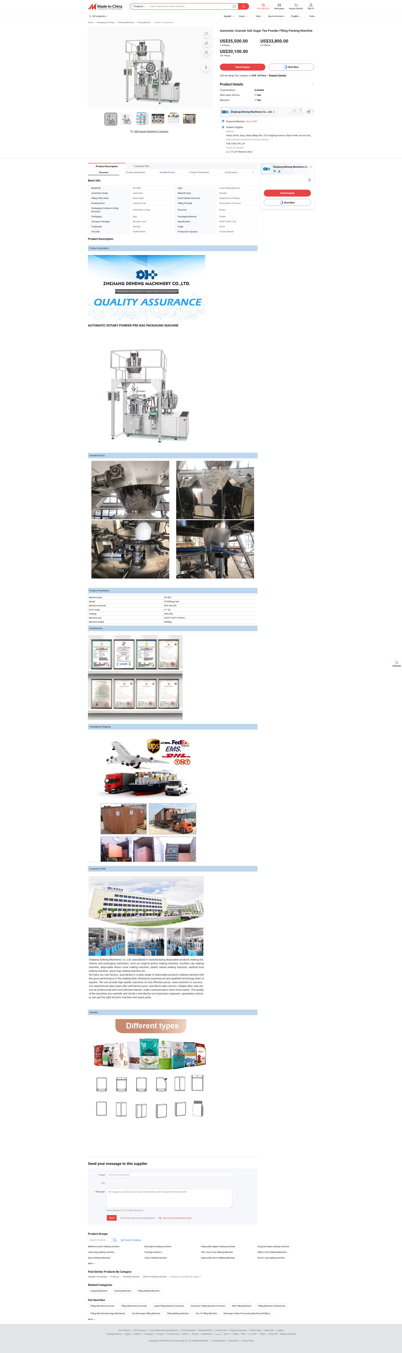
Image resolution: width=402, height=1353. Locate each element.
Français (160, 1334)
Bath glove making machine (157, 1246)
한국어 (226, 1334)
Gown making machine (155, 1257)
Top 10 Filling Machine (206, 1313)
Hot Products (124, 1330)
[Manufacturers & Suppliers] (105, 6)
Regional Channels (238, 1330)
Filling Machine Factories (102, 1305)
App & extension (276, 16)
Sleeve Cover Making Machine (272, 1252)
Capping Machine (98, 1290)
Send (111, 1217)
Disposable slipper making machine (218, 1246)
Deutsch (195, 1334)
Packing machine (152, 1252)
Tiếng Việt (272, 1334)
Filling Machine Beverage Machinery (107, 1313)
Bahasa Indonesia (288, 1334)
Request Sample (277, 75)
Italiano (185, 1334)
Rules (312, 16)
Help (258, 16)
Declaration (233, 1340)
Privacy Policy (248, 1340)
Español (137, 1334)
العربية (217, 1334)
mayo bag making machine (101, 1252)
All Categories (99, 16)
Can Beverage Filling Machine (146, 1313)
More (90, 1319)
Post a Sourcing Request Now (175, 1217)
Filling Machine (144, 22)
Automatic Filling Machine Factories (208, 1305)
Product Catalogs (132, 1239)
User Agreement (218, 1340)
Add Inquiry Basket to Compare (151, 131)
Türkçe (262, 1334)
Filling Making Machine (178, 1313)
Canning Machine (122, 1290)
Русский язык (173, 1334)
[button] (247, 172)
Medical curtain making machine (103, 1246)
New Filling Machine (241, 1305)
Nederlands (207, 1334)
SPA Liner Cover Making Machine (217, 1252)
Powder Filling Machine (164, 22)
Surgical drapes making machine (273, 1246)
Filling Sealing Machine (149, 1290)
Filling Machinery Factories (134, 1305)
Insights (280, 1330)
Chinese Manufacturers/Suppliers (163, 1330)
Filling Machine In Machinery (271, 1305)
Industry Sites (221, 1330)
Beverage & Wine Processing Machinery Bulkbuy (247, 1313)
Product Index (255, 1330)
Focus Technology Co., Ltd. (180, 1340)
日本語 (235, 1334)
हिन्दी (243, 1334)
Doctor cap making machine (271, 1257)
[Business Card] (309, 179)
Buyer (242, 16)
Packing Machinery (126, 22)
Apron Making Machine (99, 1257)
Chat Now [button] (293, 67)
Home (90, 22)
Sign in (311, 8)
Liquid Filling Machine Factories (169, 1305)
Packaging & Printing (105, 22)
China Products (139, 1330)
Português (148, 1334)
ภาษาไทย (252, 1334)
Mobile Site (269, 1330)
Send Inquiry (243, 67)
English (128, 1334)
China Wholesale (188, 1330)
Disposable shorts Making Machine (218, 1257)
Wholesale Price (205, 1330)
